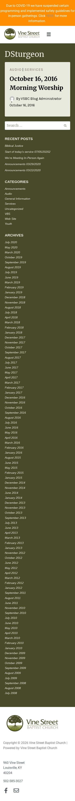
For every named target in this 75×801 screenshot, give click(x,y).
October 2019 (13, 257)
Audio (16, 69)
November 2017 (15, 342)
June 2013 (11, 527)
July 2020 (11, 242)
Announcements (15, 188)
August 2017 (13, 357)
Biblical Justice (14, 145)
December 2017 (15, 337)
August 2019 (13, 267)
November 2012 (15, 552)
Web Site (10, 218)
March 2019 (12, 282)
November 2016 (15, 402)
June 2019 (11, 277)
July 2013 (11, 522)
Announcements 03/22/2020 (23, 170)
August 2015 (13, 457)
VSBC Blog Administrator (41, 98)
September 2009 (15, 668)
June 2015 (11, 462)
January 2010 (13, 648)
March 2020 (12, 252)
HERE (50, 16)
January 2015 (13, 477)
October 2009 (13, 663)
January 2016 (13, 452)
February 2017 (14, 387)
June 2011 (11, 603)
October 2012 (13, 557)
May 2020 (11, 247)
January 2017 (13, 392)
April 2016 (11, 437)
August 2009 (13, 673)
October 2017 (13, 347)
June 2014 (11, 492)
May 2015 (11, 467)
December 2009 (15, 653)
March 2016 (12, 442)
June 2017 (11, 367)
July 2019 (11, 272)
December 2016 (15, 397)
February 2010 (14, 642)
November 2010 (15, 607)
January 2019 (13, 292)
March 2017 (12, 382)
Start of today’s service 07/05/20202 (27, 151)
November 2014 (15, 487)
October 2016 (13, 407)
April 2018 (11, 317)
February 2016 (14, 447)
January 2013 (13, 547)
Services (34, 69)
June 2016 (11, 427)
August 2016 (13, 417)
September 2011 (15, 592)
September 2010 (15, 612)
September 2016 (15, 412)
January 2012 (13, 587)
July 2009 (11, 678)
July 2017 (11, 362)
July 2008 (11, 693)
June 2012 (11, 562)
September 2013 (15, 517)
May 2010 (11, 628)
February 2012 (14, 582)
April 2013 (11, 532)
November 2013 (15, 507)
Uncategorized (14, 208)
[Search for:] (37, 125)
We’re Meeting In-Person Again (24, 157)
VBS (7, 213)
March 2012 (12, 577)
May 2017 (11, 372)
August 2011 (13, 598)
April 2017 (11, 377)
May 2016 (11, 432)
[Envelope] (16, 790)
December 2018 (15, 297)
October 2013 (13, 512)
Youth (8, 223)
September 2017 (15, 352)
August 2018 (13, 307)
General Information (17, 198)
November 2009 (15, 658)
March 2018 (12, 322)
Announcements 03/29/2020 (23, 164)
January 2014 (13, 497)
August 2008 (13, 688)
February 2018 (14, 327)
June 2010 (11, 623)
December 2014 (15, 482)
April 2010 (11, 633)
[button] (48, 34)
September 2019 (15, 262)
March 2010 (12, 638)
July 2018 (11, 312)
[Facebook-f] (6, 790)
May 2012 (11, 568)
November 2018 (15, 302)
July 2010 (11, 617)
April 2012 (11, 573)
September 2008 (15, 683)
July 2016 (11, 422)
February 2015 (14, 472)
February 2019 (14, 287)
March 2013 (12, 537)
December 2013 (15, 502)
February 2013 (14, 542)
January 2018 (13, 332)
